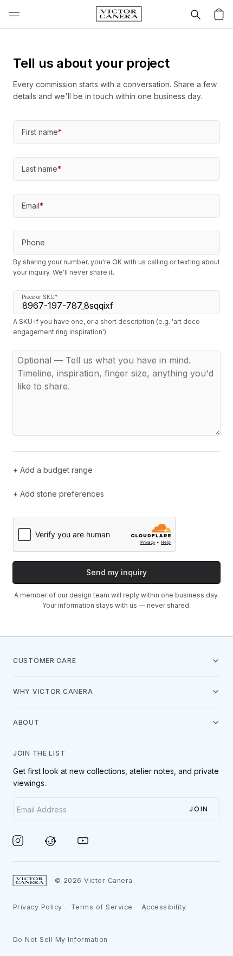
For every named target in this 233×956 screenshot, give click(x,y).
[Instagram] (25, 841)
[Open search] (195, 14)
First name (42, 131)
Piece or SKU (39, 297)
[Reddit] (57, 841)
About (26, 722)
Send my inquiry (116, 572)
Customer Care (44, 660)
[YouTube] (90, 841)
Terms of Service (102, 907)
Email (32, 205)
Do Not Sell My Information (60, 939)
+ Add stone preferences (58, 493)
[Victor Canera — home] (118, 14)
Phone (33, 242)
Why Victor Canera (53, 691)
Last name (41, 168)
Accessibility (163, 907)
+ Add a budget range (53, 469)
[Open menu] (14, 14)
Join (199, 809)
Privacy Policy (37, 907)
